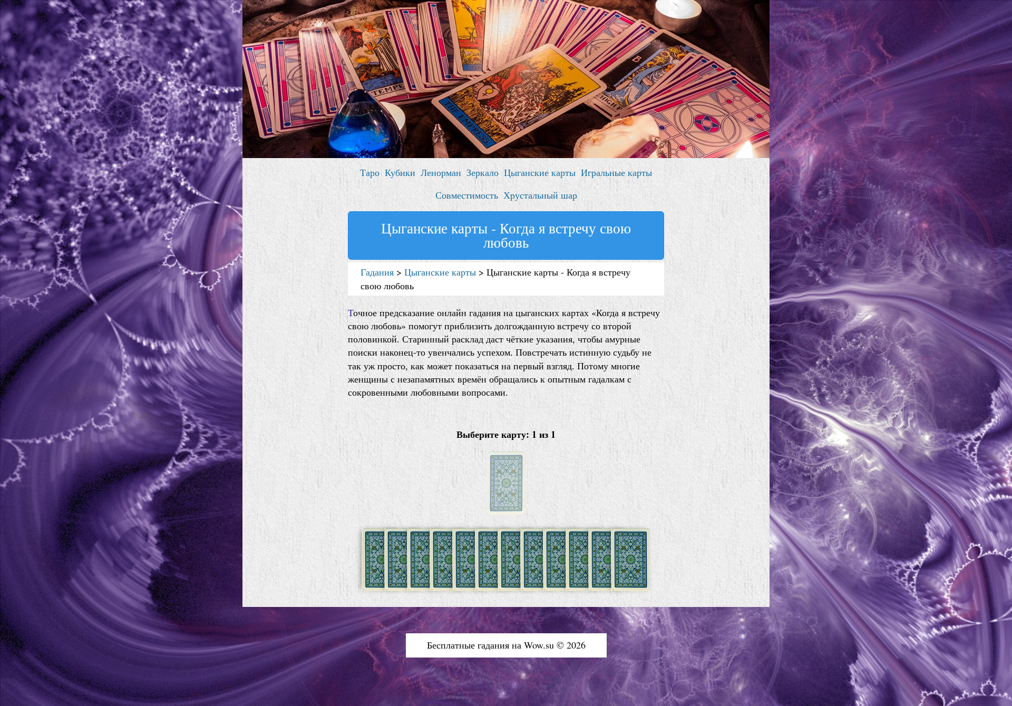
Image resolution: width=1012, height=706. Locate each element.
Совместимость (466, 195)
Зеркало (482, 172)
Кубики (400, 172)
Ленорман (441, 172)
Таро (370, 172)
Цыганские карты (540, 172)
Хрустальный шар (540, 195)
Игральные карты (616, 172)
